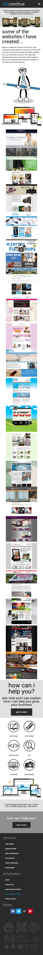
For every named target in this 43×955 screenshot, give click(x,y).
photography (10, 868)
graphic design (10, 849)
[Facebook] (13, 911)
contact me (9, 885)
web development (12, 853)
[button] (39, 3)
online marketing (11, 863)
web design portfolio (13, 894)
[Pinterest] (30, 911)
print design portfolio (13, 889)
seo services (10, 858)
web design (9, 844)
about (7, 880)
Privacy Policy (10, 899)
